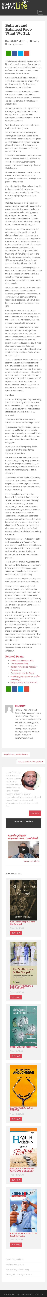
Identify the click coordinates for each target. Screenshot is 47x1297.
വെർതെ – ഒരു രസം (15, 1264)
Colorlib (22, 1294)
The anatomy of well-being (17, 1269)
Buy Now (16, 933)
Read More (35, 813)
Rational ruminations (15, 1259)
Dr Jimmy (25, 41)
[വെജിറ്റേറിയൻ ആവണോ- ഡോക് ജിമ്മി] (23, 849)
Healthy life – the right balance (19, 1274)
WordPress (39, 1294)
